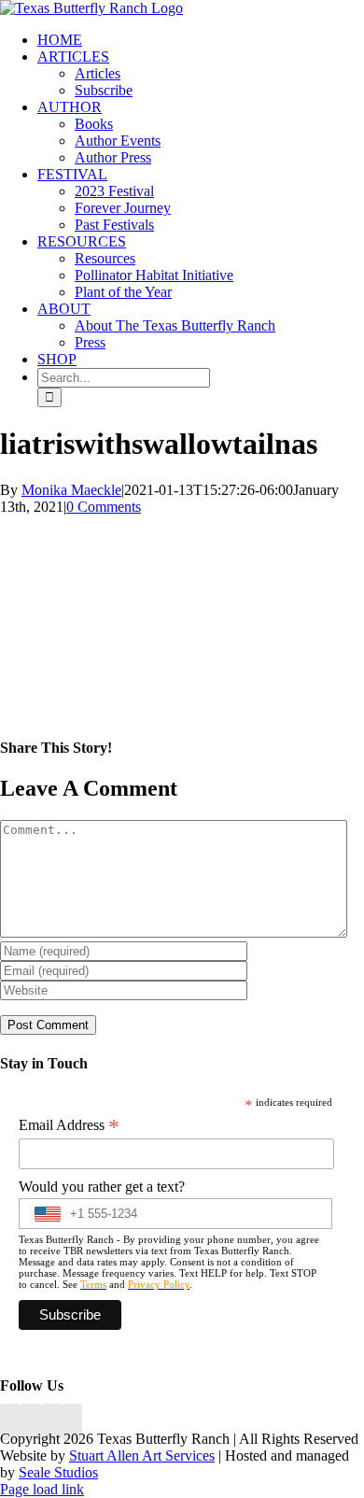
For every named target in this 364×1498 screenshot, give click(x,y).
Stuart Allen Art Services (142, 1455)
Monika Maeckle (71, 490)
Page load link (42, 1489)
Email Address (69, 1125)
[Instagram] (51, 1422)
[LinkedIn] (31, 1422)
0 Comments (103, 507)
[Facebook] (10, 1422)
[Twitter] (72, 1422)
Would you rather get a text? (102, 1186)
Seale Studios (58, 1472)
